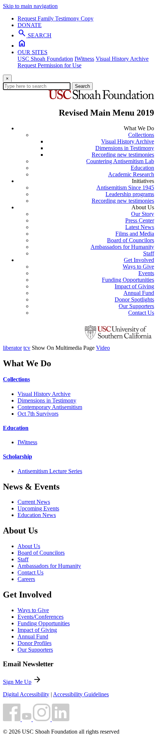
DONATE (30, 25)
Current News (34, 502)
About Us (29, 546)
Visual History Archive (122, 59)
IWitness (84, 59)
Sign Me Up (17, 682)
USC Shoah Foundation (45, 59)
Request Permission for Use (49, 65)
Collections (141, 135)
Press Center (139, 220)
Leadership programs (130, 194)
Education (142, 168)
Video (103, 348)
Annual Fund (138, 293)
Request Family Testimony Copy (55, 18)
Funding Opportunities (128, 280)
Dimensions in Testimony (124, 148)
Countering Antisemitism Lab (120, 161)
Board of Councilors (130, 240)
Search (82, 86)
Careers (26, 579)
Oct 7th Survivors (38, 414)
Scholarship (17, 456)
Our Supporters (136, 306)
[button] (12, 719)
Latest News (139, 227)
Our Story (142, 214)
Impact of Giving (134, 286)
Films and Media (134, 234)
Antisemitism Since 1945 (125, 187)
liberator (12, 348)
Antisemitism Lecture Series (50, 471)
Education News (37, 515)
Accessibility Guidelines (81, 694)
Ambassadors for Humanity (122, 247)
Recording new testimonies (123, 154)
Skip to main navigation (30, 6)
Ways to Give (138, 266)
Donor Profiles (34, 643)
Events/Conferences (41, 617)
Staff (148, 253)
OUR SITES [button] (32, 52)
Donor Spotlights (134, 299)
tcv (26, 348)
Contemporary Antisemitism (50, 407)
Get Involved (139, 260)
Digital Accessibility (26, 694)
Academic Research (131, 174)
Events (146, 273)
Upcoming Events (38, 508)
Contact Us (141, 313)
